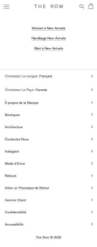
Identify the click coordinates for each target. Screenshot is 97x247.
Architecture (14, 127)
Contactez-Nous (17, 139)
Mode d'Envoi (15, 163)
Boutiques (12, 115)
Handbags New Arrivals (49, 38)
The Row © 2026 (48, 237)
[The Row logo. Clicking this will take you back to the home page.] (48, 6)
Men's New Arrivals (48, 48)
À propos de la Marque (21, 102)
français (45, 76)
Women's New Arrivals (48, 28)
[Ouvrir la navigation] (6, 6)
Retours (10, 175)
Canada (40, 90)
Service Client (15, 200)
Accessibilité (14, 224)
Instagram (12, 151)
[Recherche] (81, 6)
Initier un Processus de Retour (27, 188)
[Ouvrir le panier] (91, 7)
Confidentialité (15, 212)
